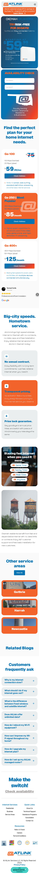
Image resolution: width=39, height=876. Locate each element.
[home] (13, 4)
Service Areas (10, 814)
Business (10, 811)
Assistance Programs (29, 814)
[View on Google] (4, 289)
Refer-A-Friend (19, 830)
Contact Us (29, 821)
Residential (10, 808)
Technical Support (29, 811)
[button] (34, 4)
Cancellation (29, 818)
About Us (29, 808)
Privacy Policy (19, 865)
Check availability (19, 791)
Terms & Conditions (19, 836)
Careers (19, 833)
